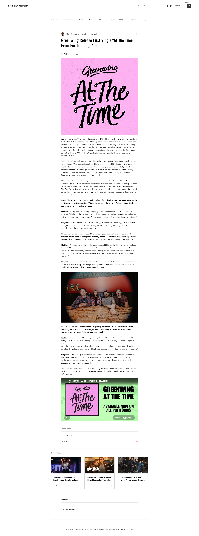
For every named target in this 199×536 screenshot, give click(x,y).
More (133, 20)
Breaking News (68, 20)
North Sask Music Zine (18, 5)
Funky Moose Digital (126, 529)
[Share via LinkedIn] (72, 435)
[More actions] (136, 34)
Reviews (82, 20)
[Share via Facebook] (62, 435)
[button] (146, 20)
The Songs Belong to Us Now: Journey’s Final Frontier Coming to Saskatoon (133, 478)
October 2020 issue (97, 20)
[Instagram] (171, 6)
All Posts (54, 20)
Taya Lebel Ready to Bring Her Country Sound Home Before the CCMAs (65, 478)
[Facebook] (168, 6)
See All (146, 453)
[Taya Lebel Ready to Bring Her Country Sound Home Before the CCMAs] (66, 465)
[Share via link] (77, 435)
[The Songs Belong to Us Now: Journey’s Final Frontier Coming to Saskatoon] (133, 465)
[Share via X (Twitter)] (67, 435)
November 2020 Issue (118, 20)
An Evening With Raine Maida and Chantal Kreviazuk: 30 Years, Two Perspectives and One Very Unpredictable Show (99, 478)
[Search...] (189, 6)
